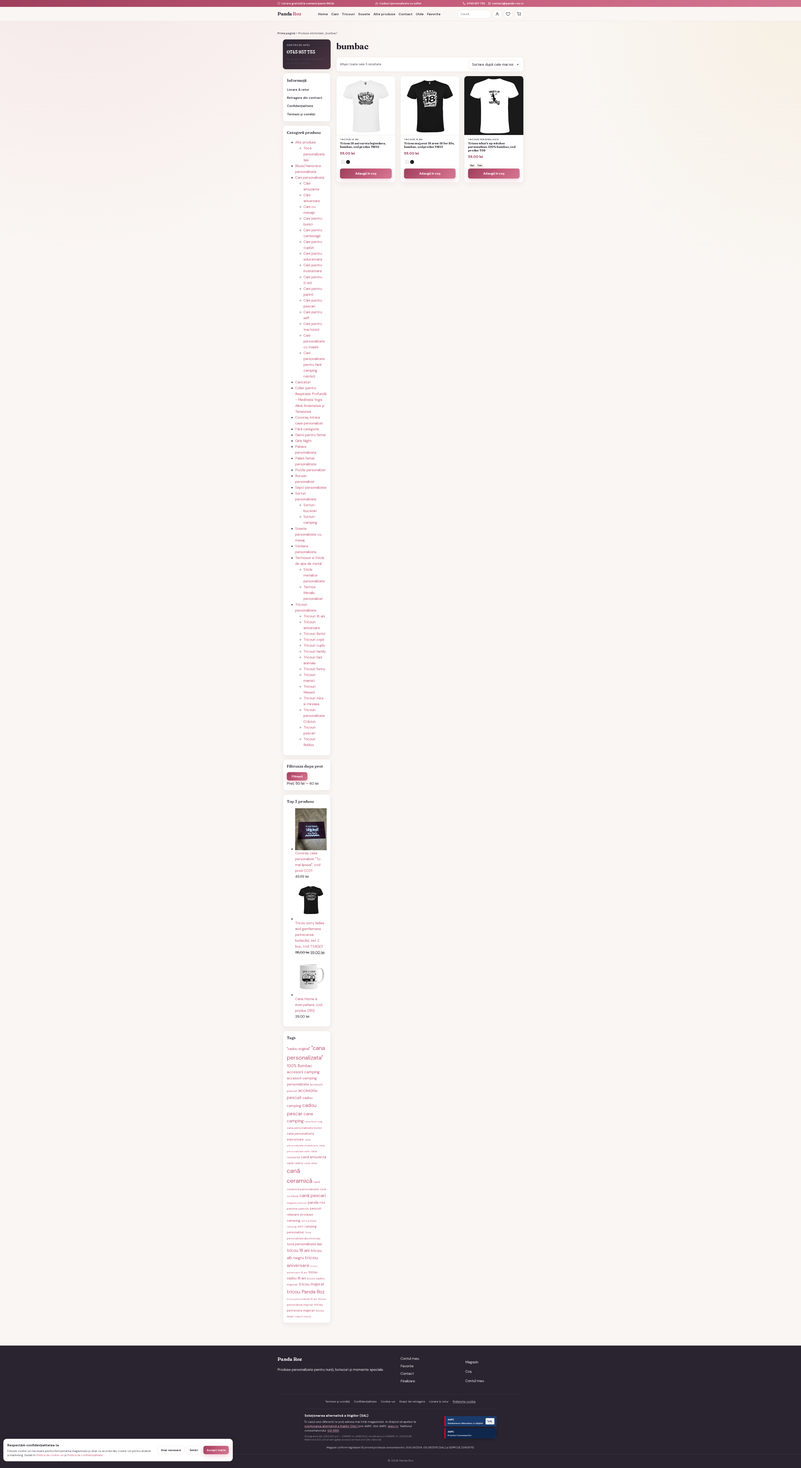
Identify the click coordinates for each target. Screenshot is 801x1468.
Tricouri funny (314, 669)
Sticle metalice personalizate (314, 575)
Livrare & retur (298, 90)
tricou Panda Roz (306, 1291)
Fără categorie (307, 429)
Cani (335, 14)
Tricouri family (315, 651)
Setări (194, 1450)
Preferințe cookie (464, 1401)
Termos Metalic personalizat (313, 593)
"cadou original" (298, 1048)
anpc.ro (393, 1426)
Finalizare (407, 1381)
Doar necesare (171, 1450)
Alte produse (384, 14)
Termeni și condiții (301, 114)
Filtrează (297, 776)
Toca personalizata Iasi (314, 154)
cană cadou (295, 1163)
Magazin (471, 1362)
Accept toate (216, 1450)
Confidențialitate (300, 106)
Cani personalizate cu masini (314, 341)
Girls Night (303, 440)
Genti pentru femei (310, 435)
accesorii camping (303, 1072)
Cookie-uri (388, 1401)
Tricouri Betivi (314, 633)
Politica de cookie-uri (50, 1455)
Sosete (364, 14)
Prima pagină (286, 33)
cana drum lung (313, 1121)
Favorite (434, 14)
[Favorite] (508, 14)
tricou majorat (311, 1284)
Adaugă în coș (366, 173)
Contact (406, 14)
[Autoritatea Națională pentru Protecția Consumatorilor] (470, 1433)
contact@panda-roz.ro (508, 3)
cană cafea (310, 1163)
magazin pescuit (297, 1203)
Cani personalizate (309, 177)
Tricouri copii (314, 639)
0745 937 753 (476, 3)
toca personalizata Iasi (304, 1244)
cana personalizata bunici (304, 1128)
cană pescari (312, 1195)
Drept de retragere (412, 1401)
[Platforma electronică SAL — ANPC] (470, 1421)
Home (323, 14)
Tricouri (348, 14)
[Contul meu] (497, 14)
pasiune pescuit (298, 1208)
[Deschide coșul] (519, 14)
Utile (420, 14)
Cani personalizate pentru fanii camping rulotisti (314, 365)
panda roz (316, 1202)
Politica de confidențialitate (85, 1455)
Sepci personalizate (310, 487)
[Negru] (348, 162)
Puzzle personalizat (310, 470)
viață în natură (303, 1316)
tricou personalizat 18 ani (302, 1299)
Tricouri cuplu (314, 645)
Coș (468, 1371)
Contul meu (409, 1358)
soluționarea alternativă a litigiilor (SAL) (331, 1426)
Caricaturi (303, 382)
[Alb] (343, 162)
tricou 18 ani (298, 1250)
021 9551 (333, 1430)
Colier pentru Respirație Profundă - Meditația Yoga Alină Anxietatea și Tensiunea (310, 400)
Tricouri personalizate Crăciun (314, 716)
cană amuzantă (313, 1157)
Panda (289, 14)
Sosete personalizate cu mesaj (308, 534)
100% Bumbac (299, 1065)
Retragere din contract (304, 98)
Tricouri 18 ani (314, 616)
